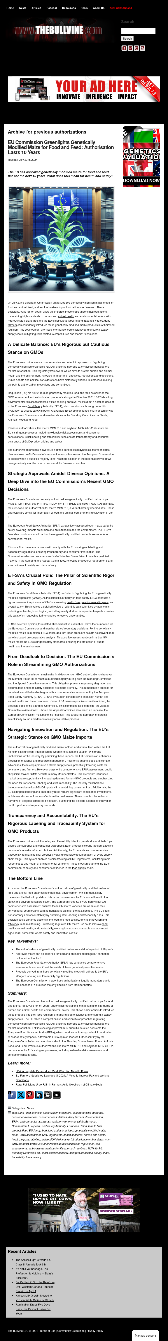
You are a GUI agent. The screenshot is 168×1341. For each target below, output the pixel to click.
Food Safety (35, 406)
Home (10, 8)
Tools (84, 8)
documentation (94, 1117)
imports (25, 1139)
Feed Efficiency (31, 1130)
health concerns (72, 1135)
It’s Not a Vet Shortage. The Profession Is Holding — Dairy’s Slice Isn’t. (34, 1273)
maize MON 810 (51, 1139)
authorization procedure (57, 1112)
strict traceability (58, 1152)
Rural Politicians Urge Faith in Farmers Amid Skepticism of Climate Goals (59, 1084)
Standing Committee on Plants (30, 1152)
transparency (34, 1157)
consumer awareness (24, 1117)
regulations (87, 1143)
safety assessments (40, 1148)
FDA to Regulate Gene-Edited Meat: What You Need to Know (52, 1071)
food (44, 1130)
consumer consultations (53, 1117)
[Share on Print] (48, 1095)
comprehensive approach (88, 1112)
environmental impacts (95, 602)
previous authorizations (44, 1143)
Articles (36, 8)
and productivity (43, 928)
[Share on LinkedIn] (39, 1095)
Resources (69, 8)
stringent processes (81, 1152)
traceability (18, 1157)
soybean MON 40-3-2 (89, 1148)
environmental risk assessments (39, 1121)
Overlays (154, 132)
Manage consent (145, 1335)
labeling (35, 1139)
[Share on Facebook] (12, 1095)
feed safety (35, 687)
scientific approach (64, 1148)
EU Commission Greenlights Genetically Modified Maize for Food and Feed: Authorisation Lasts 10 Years (61, 147)
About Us (99, 8)
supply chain (101, 1152)
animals (37, 1112)
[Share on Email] (57, 1095)
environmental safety (71, 1121)
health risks (73, 602)
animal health (66, 316)
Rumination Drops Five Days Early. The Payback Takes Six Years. (33, 1308)
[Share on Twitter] (21, 1095)
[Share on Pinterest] (30, 1095)
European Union (77, 1126)
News (22, 8)
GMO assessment (30, 1135)
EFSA (15, 1121)
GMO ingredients (52, 1135)
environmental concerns (54, 863)
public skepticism (69, 1143)
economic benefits (23, 787)
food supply (79, 868)
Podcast (52, 8)
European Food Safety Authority (47, 1126)
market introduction (73, 1139)
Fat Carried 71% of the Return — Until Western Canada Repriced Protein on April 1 (35, 1286)
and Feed (25, 1112)
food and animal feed (60, 1130)
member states (95, 1139)
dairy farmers (76, 1117)
